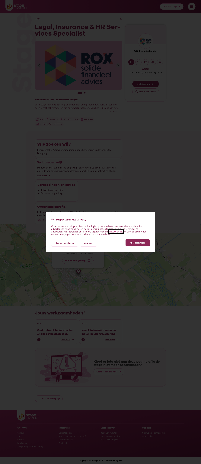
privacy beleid (116, 231)
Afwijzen (88, 242)
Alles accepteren (137, 242)
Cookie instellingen (65, 242)
